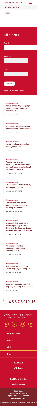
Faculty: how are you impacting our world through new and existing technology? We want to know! (18, 165)
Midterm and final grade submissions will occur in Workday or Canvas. (16, 205)
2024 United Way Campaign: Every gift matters (17, 145)
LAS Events (18, 368)
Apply (10, 340)
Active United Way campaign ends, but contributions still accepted (18, 108)
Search (6, 43)
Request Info (13, 333)
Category (7, 56)
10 (27, 302)
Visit (9, 347)
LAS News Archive (11, 7)
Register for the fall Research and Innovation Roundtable (18, 127)
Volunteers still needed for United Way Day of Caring (17, 267)
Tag (5, 69)
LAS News (18, 363)
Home (7, 13)
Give (9, 354)
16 (33, 302)
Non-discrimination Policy (18, 393)
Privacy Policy (18, 391)
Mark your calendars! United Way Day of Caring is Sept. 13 (18, 285)
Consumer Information (18, 398)
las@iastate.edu (18, 384)
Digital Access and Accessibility (18, 396)
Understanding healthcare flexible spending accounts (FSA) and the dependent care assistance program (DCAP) (18, 226)
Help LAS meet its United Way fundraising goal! (18, 186)
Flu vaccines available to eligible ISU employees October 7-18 (16, 248)
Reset (22, 90)
